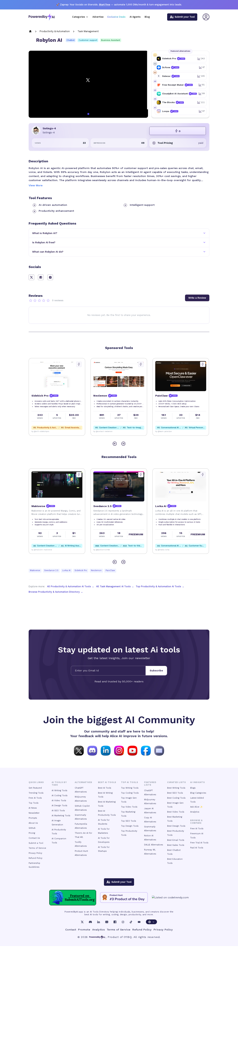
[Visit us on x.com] (79, 750)
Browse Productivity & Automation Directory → (56, 591)
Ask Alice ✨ (196, 807)
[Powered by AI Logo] (42, 17)
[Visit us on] (159, 750)
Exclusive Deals (116, 16)
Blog (147, 16)
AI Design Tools (59, 805)
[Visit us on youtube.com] (132, 750)
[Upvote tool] (79, 364)
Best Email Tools (175, 840)
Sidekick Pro (81, 570)
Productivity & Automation (55, 31)
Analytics (194, 812)
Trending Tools (36, 793)
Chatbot (71, 40)
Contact (70, 929)
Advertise (98, 16)
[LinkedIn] (98, 922)
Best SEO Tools (175, 793)
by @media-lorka (162, 550)
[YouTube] (139, 922)
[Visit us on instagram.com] (119, 750)
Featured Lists (150, 783)
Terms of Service (37, 848)
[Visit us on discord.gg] (92, 750)
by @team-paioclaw (163, 431)
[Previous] (115, 444)
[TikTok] (131, 922)
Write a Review (197, 297)
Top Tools (33, 803)
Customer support (88, 40)
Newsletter (34, 813)
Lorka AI (66, 570)
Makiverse (35, 570)
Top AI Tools (129, 782)
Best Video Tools (175, 812)
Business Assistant (110, 40)
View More (36, 185)
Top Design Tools (130, 826)
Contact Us (34, 838)
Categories (78, 16)
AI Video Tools (59, 800)
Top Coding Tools (130, 793)
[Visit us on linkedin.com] (105, 750)
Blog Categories (198, 793)
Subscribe (156, 670)
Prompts (33, 818)
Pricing (32, 833)
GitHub (32, 828)
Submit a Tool (36, 843)
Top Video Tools (129, 807)
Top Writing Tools (130, 788)
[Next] (123, 444)
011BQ (128, 936)
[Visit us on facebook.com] (145, 750)
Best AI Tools (104, 788)
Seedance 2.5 (51, 570)
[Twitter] (82, 922)
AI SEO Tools (58, 810)
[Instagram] (123, 922)
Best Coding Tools (176, 798)
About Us (33, 823)
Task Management (88, 31)
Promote (84, 929)
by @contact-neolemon (102, 431)
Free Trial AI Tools (199, 843)
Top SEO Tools (128, 821)
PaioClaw (110, 570)
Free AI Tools (35, 798)
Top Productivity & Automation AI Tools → (160, 586)
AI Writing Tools (59, 790)
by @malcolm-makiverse (41, 550)
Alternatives (83, 782)
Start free (104, 4)
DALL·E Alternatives (153, 845)
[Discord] (90, 921)
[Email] (106, 921)
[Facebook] (115, 922)
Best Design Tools (176, 826)
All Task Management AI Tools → (115, 586)
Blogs (193, 788)
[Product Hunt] (124, 897)
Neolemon (96, 570)
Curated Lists (176, 782)
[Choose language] (151, 921)
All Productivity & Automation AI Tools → (70, 586)
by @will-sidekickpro (40, 431)
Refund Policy (35, 858)
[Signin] (206, 17)
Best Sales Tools (175, 845)
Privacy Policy (35, 853)
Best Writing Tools (176, 788)
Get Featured (35, 788)
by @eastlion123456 (101, 550)
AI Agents (135, 16)
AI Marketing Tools (61, 815)
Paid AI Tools (196, 848)
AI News (33, 808)
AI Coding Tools (59, 795)
